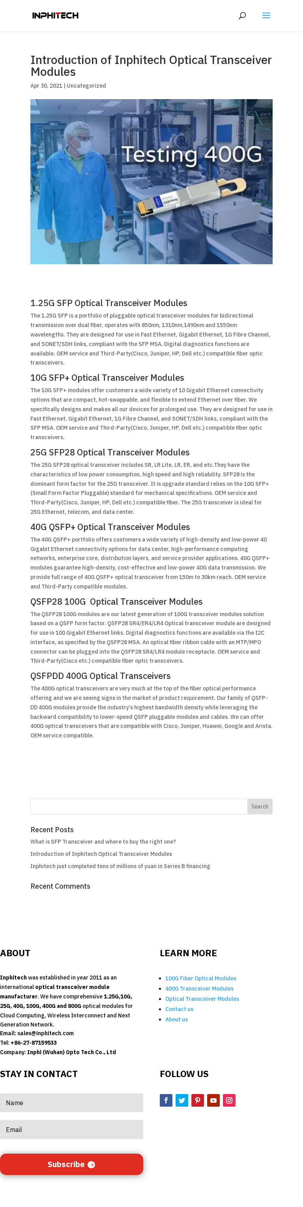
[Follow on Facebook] (166, 1100)
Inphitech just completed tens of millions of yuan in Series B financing (120, 866)
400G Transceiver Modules (199, 988)
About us (176, 1019)
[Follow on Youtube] (213, 1100)
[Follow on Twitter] (182, 1100)
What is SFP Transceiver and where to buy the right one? (103, 841)
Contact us (179, 1009)
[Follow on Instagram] (229, 1100)
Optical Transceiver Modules (202, 998)
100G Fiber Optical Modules (200, 978)
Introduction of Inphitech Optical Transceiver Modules (101, 853)
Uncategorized (86, 85)
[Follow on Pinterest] (197, 1100)
